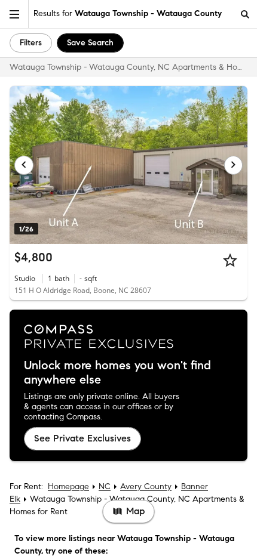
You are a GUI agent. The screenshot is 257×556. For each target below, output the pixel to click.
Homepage (68, 486)
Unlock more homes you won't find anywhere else (117, 373)
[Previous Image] (23, 165)
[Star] (230, 260)
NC (105, 486)
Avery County (146, 486)
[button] (14, 14)
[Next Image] (233, 165)
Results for (127, 13)
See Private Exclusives (82, 438)
